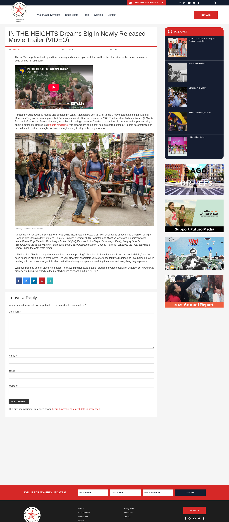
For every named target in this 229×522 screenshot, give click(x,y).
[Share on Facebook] (19, 282)
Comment (15, 311)
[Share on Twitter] (26, 282)
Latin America (84, 513)
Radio (86, 15)
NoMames (128, 513)
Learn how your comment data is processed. (76, 409)
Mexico (81, 521)
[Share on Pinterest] (42, 282)
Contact (111, 15)
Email (13, 370)
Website (13, 385)
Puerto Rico (83, 517)
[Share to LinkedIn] (34, 282)
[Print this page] (50, 282)
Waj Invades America (48, 15)
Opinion (98, 15)
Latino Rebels (18, 50)
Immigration (129, 509)
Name (13, 355)
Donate (205, 15)
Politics (81, 509)
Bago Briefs (71, 15)
